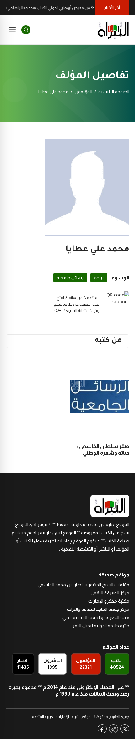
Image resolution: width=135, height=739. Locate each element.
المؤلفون (83, 91)
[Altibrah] (113, 29)
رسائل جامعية (70, 277)
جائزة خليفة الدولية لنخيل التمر (101, 625)
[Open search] (25, 29)
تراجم (99, 277)
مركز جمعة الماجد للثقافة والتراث (98, 609)
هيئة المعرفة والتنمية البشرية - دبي (95, 617)
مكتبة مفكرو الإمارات (108, 601)
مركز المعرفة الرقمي (110, 592)
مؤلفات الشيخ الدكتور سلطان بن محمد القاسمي (83, 584)
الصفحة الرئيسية (113, 91)
